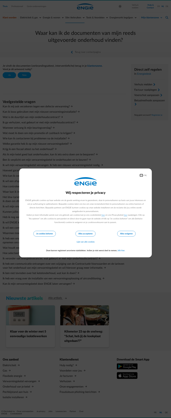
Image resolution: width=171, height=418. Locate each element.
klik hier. (121, 251)
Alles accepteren (85, 234)
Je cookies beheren (44, 234)
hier (103, 215)
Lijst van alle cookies (86, 242)
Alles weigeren (126, 234)
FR (141, 175)
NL (145, 175)
